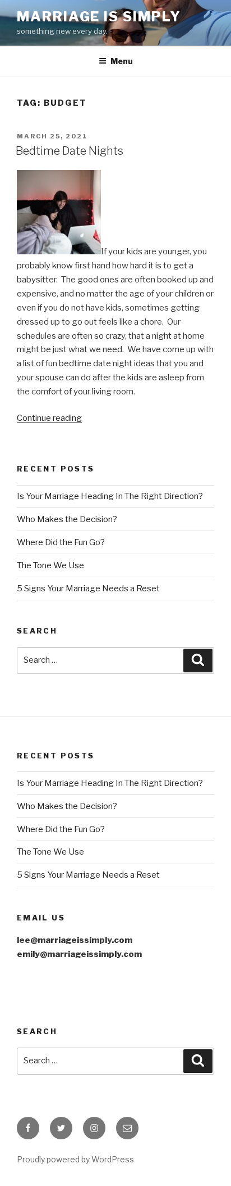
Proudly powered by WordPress (75, 1159)
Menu (121, 61)
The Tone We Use (50, 565)
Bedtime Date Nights (69, 151)
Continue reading (49, 418)
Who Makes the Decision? (67, 519)
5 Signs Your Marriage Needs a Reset (88, 588)
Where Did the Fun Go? (61, 542)
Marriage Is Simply (99, 16)
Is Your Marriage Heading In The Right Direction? (110, 496)
